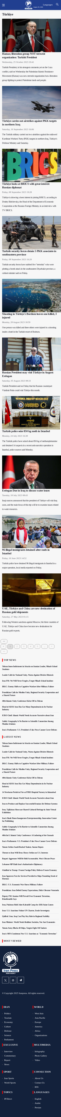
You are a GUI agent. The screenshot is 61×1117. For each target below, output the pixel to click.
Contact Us (40, 1083)
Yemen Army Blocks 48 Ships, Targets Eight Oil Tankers (24, 928)
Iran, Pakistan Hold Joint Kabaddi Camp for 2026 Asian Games (27, 905)
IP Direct (8, 1099)
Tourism (7, 1018)
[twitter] (5, 980)
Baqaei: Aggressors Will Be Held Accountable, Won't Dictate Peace (28, 859)
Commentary (10, 1056)
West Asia (39, 1013)
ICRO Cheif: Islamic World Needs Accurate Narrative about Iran (28, 715)
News (6, 1064)
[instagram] (13, 980)
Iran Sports (9, 1078)
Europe (38, 1022)
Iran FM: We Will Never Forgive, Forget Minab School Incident (27, 681)
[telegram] (20, 980)
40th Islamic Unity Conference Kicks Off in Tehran (22, 701)
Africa (37, 1031)
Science (7, 1035)
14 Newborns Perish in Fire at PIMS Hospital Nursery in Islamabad (29, 792)
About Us (39, 1078)
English (38, 1099)
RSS (36, 1087)
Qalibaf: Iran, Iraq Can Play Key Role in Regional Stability (26, 916)
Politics (7, 1013)
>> (4, 651)
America (38, 1026)
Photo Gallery (41, 1056)
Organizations (41, 1035)
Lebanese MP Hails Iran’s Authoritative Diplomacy (22, 864)
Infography (40, 1051)
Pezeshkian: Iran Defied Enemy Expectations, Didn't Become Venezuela (30, 890)
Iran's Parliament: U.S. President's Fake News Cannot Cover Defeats (29, 730)
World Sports (10, 1083)
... (44, 646)
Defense (7, 1031)
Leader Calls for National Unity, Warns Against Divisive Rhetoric (27, 675)
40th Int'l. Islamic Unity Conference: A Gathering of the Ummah (27, 835)
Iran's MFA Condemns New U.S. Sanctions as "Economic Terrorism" (29, 934)
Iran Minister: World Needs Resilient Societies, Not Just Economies (28, 922)
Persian (38, 1107)
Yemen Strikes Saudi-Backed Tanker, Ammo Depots (22, 847)
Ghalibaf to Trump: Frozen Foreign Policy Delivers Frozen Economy (29, 870)
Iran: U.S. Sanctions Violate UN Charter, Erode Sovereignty (26, 911)
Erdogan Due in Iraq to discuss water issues (26, 490)
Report (7, 1060)
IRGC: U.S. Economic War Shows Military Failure (22, 885)
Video (37, 1060)
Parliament (9, 1039)
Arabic (38, 1103)
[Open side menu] (3, 5)
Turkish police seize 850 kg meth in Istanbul (26, 431)
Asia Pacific (40, 1018)
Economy (8, 1022)
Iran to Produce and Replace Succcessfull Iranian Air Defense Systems (29, 804)
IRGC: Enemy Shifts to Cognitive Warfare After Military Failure (28, 687)
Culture (7, 1026)
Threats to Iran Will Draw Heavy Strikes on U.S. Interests (25, 853)
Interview (8, 1051)
